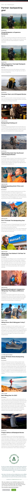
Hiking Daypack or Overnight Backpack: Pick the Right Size (13, 64)
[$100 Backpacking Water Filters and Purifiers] (14, 174)
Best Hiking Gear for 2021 (9, 395)
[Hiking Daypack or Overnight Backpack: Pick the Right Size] (14, 52)
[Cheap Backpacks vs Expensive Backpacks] (14, 21)
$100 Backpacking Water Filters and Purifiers (12, 186)
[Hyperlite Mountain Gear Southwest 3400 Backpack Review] (14, 141)
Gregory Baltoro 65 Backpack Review (12, 432)
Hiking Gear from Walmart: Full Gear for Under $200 (13, 254)
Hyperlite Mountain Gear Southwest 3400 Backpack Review (12, 153)
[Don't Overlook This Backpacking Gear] (14, 209)
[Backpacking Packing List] (14, 111)
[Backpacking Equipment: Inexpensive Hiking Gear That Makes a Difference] (14, 278)
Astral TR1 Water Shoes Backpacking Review (12, 357)
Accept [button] (13, 489)
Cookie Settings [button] (6, 489)
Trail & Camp (4, 320)
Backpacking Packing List (9, 123)
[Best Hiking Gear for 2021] (14, 384)
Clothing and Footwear (6, 354)
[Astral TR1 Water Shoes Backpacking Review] (14, 345)
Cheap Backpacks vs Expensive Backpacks (11, 33)
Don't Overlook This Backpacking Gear (13, 220)
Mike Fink (3, 36)
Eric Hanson (3, 125)
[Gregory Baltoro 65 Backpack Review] (14, 421)
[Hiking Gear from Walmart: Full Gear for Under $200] (14, 242)
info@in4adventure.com (16, 479)
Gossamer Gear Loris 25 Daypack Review (13, 94)
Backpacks (3, 30)
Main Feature (4, 121)
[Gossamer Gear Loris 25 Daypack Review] (14, 83)
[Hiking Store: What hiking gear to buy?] (14, 311)
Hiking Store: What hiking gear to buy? (13, 322)
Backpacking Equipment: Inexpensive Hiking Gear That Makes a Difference (12, 290)
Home (2, 4)
